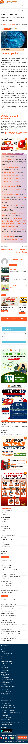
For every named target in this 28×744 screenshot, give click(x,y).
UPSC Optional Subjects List (8, 535)
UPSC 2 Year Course (6, 565)
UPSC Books (4, 530)
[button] (22, 6)
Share (6, 28)
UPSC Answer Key (5, 693)
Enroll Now (4, 311)
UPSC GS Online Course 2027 (8, 563)
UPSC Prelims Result (6, 544)
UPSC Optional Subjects (7, 679)
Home (2, 11)
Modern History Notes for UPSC (8, 604)
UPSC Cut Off (4, 551)
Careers (3, 656)
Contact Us (3, 651)
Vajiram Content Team (9, 24)
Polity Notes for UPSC (6, 620)
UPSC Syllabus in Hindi (6, 669)
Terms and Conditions (6, 653)
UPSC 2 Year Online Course (7, 567)
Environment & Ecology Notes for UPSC (10, 633)
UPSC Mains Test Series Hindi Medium (10, 576)
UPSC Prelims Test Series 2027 (8, 579)
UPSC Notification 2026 (6, 510)
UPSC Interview (5, 677)
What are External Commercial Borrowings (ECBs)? (7, 249)
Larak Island (13, 269)
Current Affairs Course (6, 592)
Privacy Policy (4, 655)
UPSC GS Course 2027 (6, 560)
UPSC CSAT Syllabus (6, 682)
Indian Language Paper (18, 185)
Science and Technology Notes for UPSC (11, 631)
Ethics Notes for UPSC (6, 640)
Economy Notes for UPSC (7, 627)
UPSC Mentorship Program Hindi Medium (11, 572)
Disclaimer (3, 649)
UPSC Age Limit (5, 524)
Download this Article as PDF (14, 318)
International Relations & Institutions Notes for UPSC (13, 624)
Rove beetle (13, 278)
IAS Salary (3, 537)
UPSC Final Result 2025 (7, 688)
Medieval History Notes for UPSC (9, 602)
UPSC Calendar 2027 (9, 236)
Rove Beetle (4, 432)
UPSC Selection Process (7, 681)
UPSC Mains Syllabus (6, 528)
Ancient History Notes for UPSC (8, 599)
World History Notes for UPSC (8, 606)
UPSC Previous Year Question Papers (10, 539)
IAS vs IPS (3, 553)
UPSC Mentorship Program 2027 (9, 569)
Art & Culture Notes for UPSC (8, 611)
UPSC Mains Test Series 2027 (8, 574)
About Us (3, 648)
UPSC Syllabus (4, 526)
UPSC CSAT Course (6, 581)
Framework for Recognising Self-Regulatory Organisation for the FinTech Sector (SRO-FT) (21, 251)
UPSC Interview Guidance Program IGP (10, 590)
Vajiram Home (22, 2)
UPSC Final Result (5, 549)
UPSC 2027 (4, 512)
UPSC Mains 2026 (5, 519)
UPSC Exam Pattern (6, 670)
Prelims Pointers (9, 11)
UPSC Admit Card (5, 542)
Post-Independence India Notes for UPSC (11, 609)
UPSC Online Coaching (6, 583)
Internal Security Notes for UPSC (9, 638)
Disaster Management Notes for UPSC (10, 636)
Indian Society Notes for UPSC (8, 615)
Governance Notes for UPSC (8, 618)
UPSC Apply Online (5, 521)
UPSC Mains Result (5, 546)
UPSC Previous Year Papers (8, 686)
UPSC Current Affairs (6, 691)
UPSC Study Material (6, 585)
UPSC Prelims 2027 (6, 517)
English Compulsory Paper (8, 186)
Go (14, 342)
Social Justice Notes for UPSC (8, 622)
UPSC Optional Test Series (7, 588)
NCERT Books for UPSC (7, 533)
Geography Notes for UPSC (7, 613)
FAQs (2, 658)
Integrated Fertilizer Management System (11, 434)
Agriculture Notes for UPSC (7, 629)
